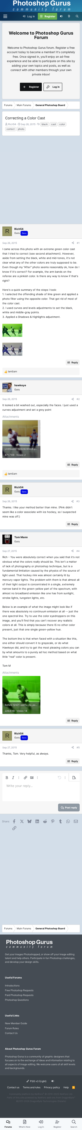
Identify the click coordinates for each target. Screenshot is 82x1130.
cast (53, 124)
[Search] (77, 16)
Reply (74, 362)
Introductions (12, 985)
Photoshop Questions (17, 999)
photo (21, 128)
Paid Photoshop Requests (19, 995)
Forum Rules (12, 1028)
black (45, 124)
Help (66, 1087)
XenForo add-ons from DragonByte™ (56, 1097)
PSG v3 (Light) (37, 1081)
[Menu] (5, 16)
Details (61, 1101)
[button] (7, 777)
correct (11, 128)
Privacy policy (52, 1087)
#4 (78, 550)
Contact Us (11, 1033)
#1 (78, 242)
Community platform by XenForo (41, 1094)
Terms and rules (31, 1087)
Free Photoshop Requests (19, 990)
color (62, 124)
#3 (78, 501)
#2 (78, 399)
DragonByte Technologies (43, 1101)
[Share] (72, 242)
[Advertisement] (41, 179)
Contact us (13, 1087)
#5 (78, 747)
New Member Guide (16, 1023)
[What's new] (69, 16)
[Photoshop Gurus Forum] (29, 948)
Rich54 (12, 124)
